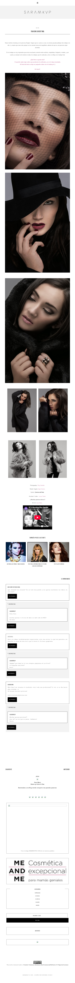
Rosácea (37, 899)
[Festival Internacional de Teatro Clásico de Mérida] (37, 565)
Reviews (37, 896)
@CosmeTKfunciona (14, 587)
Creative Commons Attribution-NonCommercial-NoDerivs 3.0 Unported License (45, 965)
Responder (12, 596)
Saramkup (13, 611)
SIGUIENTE (8, 769)
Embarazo (37, 892)
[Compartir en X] (35, 36)
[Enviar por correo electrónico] (42, 36)
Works (37, 905)
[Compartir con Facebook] (32, 36)
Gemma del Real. (39, 492)
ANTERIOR (67, 769)
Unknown (11, 684)
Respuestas (12, 604)
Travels (37, 902)
